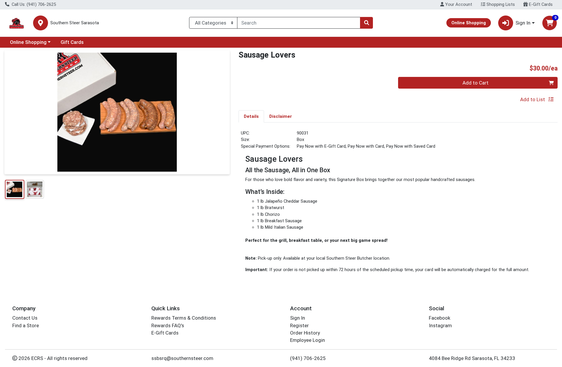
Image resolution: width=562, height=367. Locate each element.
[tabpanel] (398, 204)
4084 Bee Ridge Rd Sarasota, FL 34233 (472, 358)
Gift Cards (72, 42)
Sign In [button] (522, 23)
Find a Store (25, 325)
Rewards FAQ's (167, 325)
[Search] (366, 23)
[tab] (251, 116)
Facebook (439, 318)
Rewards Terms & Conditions (183, 318)
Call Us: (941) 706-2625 (33, 4)
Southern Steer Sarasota (74, 23)
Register (299, 325)
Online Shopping (28, 42)
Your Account (458, 4)
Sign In (297, 318)
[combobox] (298, 23)
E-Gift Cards (540, 4)
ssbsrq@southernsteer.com (182, 358)
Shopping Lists (500, 4)
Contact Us (24, 318)
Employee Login (307, 340)
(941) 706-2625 (308, 358)
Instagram (440, 325)
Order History (305, 333)
